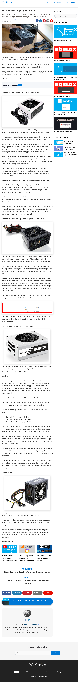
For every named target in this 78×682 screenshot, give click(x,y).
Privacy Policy (56, 672)
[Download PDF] (51, 20)
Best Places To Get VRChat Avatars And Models (44, 558)
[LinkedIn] (29, 620)
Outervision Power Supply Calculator (18, 419)
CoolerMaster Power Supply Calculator (19, 422)
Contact (37, 672)
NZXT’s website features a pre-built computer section (29, 278)
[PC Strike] (6, 2)
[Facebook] (25, 620)
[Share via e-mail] (47, 20)
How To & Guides (57, 2)
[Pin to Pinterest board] (44, 20)
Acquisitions (46, 672)
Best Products (71, 2)
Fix (47, 2)
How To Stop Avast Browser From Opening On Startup (26, 558)
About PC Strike (27, 672)
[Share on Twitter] (40, 20)
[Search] (55, 653)
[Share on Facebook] (37, 20)
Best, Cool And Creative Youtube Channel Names (27, 572)
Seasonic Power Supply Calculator (17, 417)
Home (2, 6)
